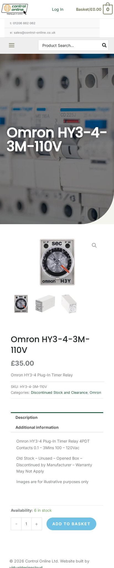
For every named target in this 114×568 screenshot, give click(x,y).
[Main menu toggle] (12, 45)
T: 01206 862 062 (22, 23)
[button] (94, 245)
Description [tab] (26, 417)
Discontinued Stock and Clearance (59, 392)
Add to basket (71, 523)
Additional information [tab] (37, 427)
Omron (95, 392)
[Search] (104, 45)
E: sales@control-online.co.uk (32, 32)
